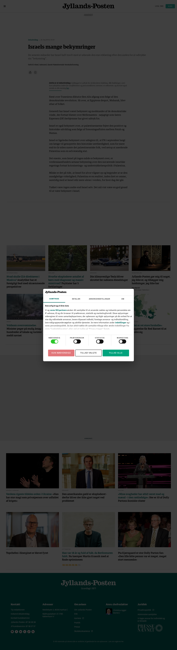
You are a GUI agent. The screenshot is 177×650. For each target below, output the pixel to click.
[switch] (77, 341)
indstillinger (120, 322)
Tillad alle (116, 353)
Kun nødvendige (61, 353)
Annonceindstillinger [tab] (99, 299)
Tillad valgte (88, 353)
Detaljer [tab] (76, 299)
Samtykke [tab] (54, 299)
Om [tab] (122, 299)
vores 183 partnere (58, 310)
